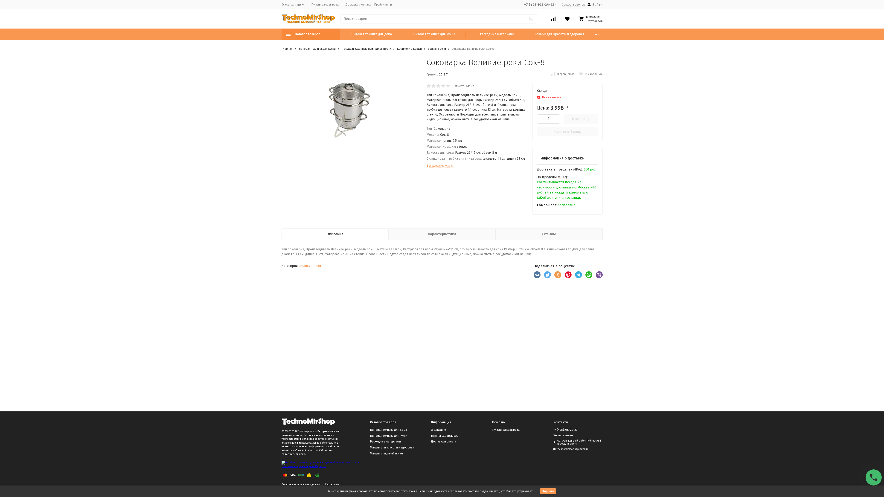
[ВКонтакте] (537, 274)
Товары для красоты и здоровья (559, 34)
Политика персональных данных (301, 484)
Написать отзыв (463, 86)
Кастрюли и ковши (409, 48)
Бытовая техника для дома (371, 34)
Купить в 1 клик (567, 131)
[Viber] (599, 274)
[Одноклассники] (557, 274)
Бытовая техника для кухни (434, 34)
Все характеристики (440, 165)
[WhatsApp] (588, 274)
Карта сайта (332, 484)
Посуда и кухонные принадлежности (366, 48)
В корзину (580, 119)
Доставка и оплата (358, 4)
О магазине (438, 429)
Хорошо (548, 491)
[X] (547, 274)
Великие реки (436, 48)
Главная (287, 48)
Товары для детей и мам (386, 453)
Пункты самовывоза (325, 4)
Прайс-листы (383, 4)
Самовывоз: (547, 205)
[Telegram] (578, 274)
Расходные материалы (497, 34)
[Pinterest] (568, 274)
